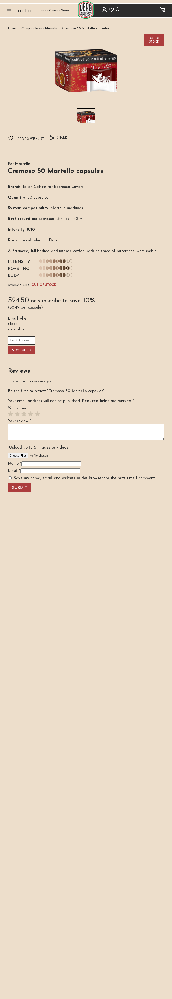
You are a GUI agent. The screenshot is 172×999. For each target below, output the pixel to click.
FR (30, 11)
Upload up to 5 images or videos (38, 448)
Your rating (18, 408)
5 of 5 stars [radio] (37, 414)
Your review (19, 421)
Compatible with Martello (39, 28)
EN (20, 11)
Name (15, 464)
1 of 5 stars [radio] (10, 414)
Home (12, 28)
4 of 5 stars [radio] (30, 414)
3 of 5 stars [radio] (24, 414)
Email (14, 471)
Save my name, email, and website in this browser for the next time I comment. (84, 478)
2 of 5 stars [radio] (17, 414)
